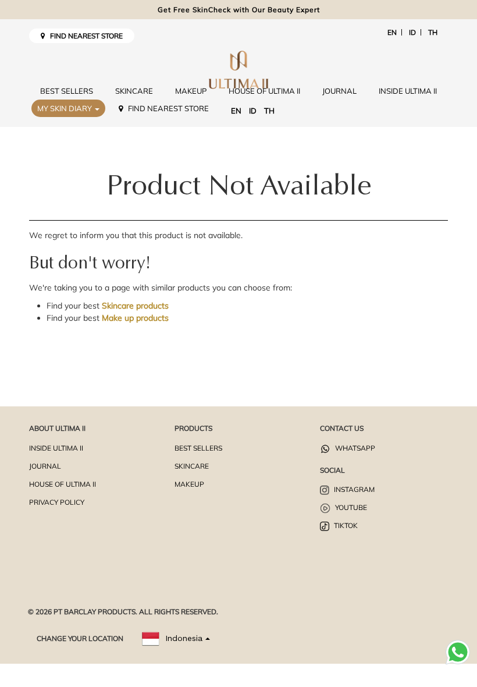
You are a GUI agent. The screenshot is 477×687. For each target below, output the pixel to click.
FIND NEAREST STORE (84, 35)
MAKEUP (191, 90)
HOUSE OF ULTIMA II (264, 90)
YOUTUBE (350, 507)
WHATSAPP (354, 448)
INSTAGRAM (353, 489)
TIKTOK (345, 525)
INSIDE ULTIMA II (408, 90)
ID (412, 32)
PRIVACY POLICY (56, 502)
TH (432, 32)
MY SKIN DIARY (65, 108)
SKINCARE (134, 90)
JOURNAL (339, 90)
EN (392, 32)
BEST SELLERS (66, 90)
